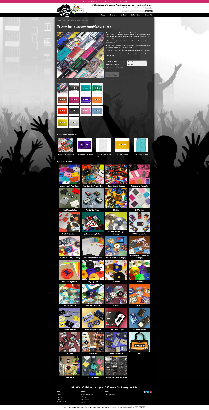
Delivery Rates (135, 15)
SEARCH (148, 11)
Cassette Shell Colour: (111, 61)
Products (123, 15)
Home (103, 15)
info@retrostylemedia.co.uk (114, 396)
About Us (112, 15)
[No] (207, 407)
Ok (136, 407)
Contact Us (148, 15)
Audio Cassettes (66, 20)
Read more (141, 407)
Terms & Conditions (61, 401)
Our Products (60, 396)
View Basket (148, 8)
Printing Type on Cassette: (112, 64)
